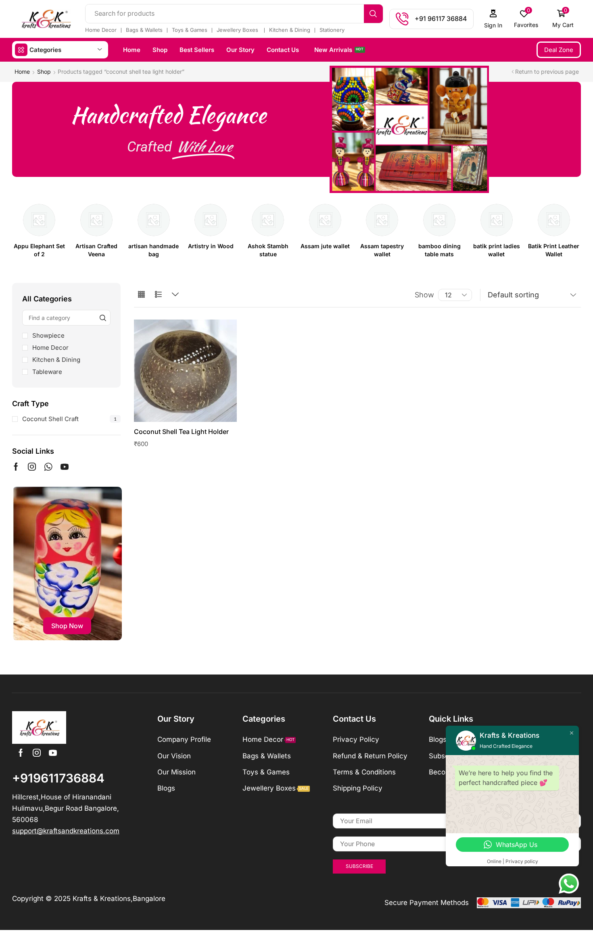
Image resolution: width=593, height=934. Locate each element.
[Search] (373, 13)
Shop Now (67, 626)
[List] (158, 295)
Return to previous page (547, 71)
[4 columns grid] (141, 295)
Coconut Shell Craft (69, 419)
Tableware (47, 372)
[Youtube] (65, 467)
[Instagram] (32, 467)
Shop (44, 71)
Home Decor (50, 347)
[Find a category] (102, 317)
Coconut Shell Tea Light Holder (181, 432)
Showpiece (48, 335)
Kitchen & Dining (56, 359)
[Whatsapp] (48, 467)
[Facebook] (16, 467)
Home (22, 71)
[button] (493, 18)
